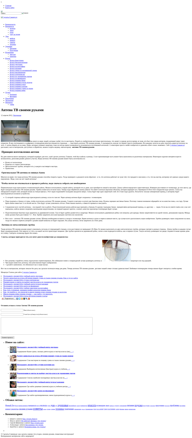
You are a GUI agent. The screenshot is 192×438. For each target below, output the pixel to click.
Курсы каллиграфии (17, 66)
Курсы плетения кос (17, 74)
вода (38, 405)
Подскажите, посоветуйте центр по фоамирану (21, 286)
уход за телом (15, 34)
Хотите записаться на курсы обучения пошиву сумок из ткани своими (45, 356)
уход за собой (98, 409)
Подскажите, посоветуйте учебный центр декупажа (23, 276)
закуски (13, 54)
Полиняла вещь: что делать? (35, 427)
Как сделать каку (37, 423)
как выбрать (72, 405)
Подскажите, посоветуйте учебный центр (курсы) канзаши (25, 284)
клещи (78, 405)
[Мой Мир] (24, 298)
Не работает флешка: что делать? (33, 421)
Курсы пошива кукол (18, 84)
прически (167, 405)
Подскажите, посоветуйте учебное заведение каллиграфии (25, 288)
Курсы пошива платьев (18, 86)
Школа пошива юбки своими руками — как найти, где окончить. (28, 294)
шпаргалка (132, 409)
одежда (116, 405)
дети (48, 405)
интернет (13, 94)
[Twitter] (19, 298)
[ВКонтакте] (17, 298)
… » (72, 351)
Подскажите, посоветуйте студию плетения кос (21, 280)
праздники (160, 405)
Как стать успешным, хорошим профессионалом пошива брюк (27, 290)
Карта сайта (9, 8)
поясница (152, 405)
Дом (7, 36)
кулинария (101, 405)
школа (126, 409)
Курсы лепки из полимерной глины (23, 70)
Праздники (9, 98)
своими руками (26, 409)
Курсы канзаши (16, 68)
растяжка (182, 405)
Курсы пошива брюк (17, 80)
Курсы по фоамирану (18, 78)
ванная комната (23, 405)
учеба (12, 104)
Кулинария (9, 52)
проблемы (174, 405)
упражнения (89, 409)
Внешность (9, 26)
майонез (112, 405)
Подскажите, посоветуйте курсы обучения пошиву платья (25, 296)
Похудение (14, 50)
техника (13, 44)
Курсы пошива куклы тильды (21, 82)
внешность (32, 405)
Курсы (7, 58)
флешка (122, 409)
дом (53, 405)
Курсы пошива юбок (17, 90)
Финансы (9, 102)
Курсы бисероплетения (18, 62)
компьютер (83, 405)
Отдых (7, 92)
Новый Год (10, 405)
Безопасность (10, 24)
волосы (12, 28)
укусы (83, 409)
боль (16, 405)
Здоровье (8, 46)
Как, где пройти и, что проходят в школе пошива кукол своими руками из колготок (35, 292)
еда (56, 405)
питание (130, 405)
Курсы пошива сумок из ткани (21, 88)
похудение (146, 405)
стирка (53, 409)
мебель (12, 38)
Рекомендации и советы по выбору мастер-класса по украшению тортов (30, 282)
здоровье (63, 405)
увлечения (69, 409)
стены (48, 409)
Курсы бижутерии (17, 60)
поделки (139, 405)
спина (44, 409)
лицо (12, 30)
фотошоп (13, 96)
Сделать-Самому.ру (177, 145)
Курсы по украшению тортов (21, 76)
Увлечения (9, 100)
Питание (13, 48)
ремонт (12, 40)
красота (92, 405)
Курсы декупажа (16, 64)
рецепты (14, 409)
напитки (13, 56)
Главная (8, 6)
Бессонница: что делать (34, 425)
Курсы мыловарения (17, 72)
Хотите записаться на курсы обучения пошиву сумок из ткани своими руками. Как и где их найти (40, 278)
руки (11, 32)
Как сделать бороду (30, 419)
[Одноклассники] (22, 298)
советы (12, 42)
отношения (123, 405)
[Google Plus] (29, 298)
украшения (77, 409)
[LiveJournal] (26, 298)
